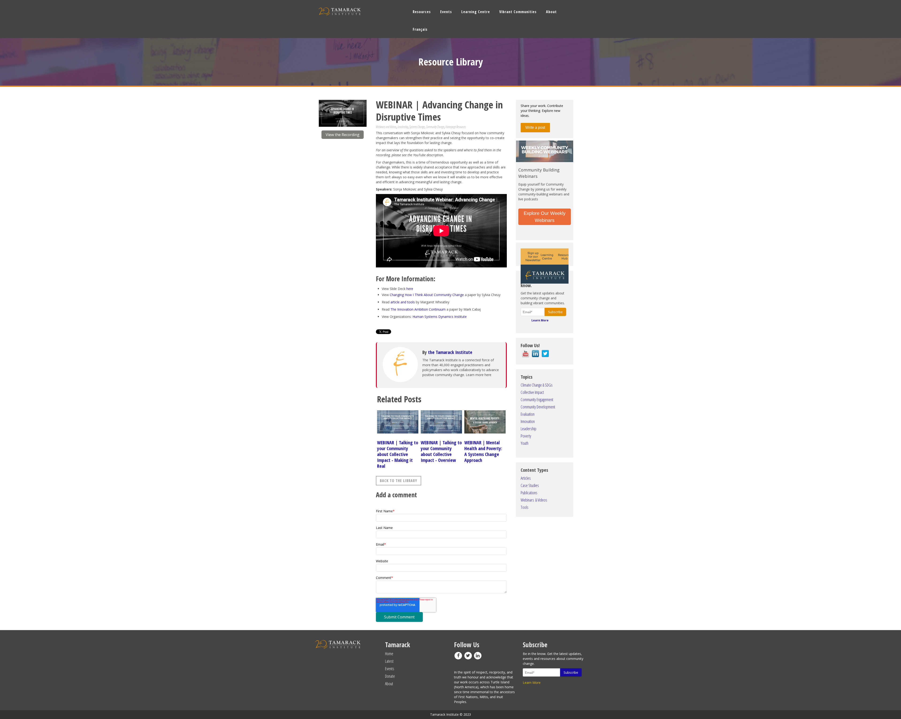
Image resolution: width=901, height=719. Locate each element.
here (409, 288)
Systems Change (417, 127)
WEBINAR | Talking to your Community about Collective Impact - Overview (441, 451)
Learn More (540, 320)
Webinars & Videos (534, 500)
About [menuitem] (551, 11)
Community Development (538, 407)
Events (389, 668)
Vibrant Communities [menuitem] (518, 11)
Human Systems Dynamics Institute (440, 316)
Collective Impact (532, 392)
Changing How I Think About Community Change (427, 295)
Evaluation (527, 414)
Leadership (402, 127)
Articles (526, 478)
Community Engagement (537, 399)
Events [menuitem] (446, 11)
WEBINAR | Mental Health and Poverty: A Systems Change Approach (483, 451)
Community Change (435, 127)
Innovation (528, 421)
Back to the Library (398, 480)
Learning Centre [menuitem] (475, 11)
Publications (529, 492)
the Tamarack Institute (450, 352)
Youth (524, 443)
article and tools (402, 302)
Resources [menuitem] (422, 11)
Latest (389, 661)
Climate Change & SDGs (537, 385)
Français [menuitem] (420, 29)
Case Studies (530, 485)
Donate (390, 676)
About (389, 683)
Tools (524, 507)
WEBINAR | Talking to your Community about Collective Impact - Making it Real (397, 454)
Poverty (526, 436)
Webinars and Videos (386, 127)
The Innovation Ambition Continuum (418, 309)
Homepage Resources (455, 127)
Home (389, 653)
